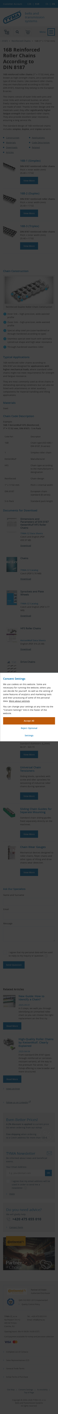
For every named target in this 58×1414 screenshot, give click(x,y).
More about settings (19, 701)
